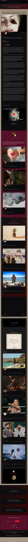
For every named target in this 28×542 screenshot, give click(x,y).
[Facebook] (3, 41)
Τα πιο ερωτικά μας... (14, 490)
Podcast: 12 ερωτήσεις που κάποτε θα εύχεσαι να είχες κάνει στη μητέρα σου (13, 464)
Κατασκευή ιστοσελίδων (13, 535)
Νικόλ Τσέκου (8, 241)
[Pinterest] (6, 41)
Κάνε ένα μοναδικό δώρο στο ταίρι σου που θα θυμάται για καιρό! (14, 501)
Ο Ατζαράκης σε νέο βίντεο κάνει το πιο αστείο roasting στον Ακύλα (13, 441)
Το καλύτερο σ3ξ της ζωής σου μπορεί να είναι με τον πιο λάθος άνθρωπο (14, 395)
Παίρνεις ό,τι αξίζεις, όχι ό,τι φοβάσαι (9, 212)
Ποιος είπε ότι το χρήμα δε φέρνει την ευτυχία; (10, 166)
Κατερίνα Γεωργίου (9, 287)
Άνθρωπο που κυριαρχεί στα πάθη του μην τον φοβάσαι (11, 189)
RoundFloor (20, 535)
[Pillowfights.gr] (4, 0)
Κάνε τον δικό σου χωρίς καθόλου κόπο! (14, 509)
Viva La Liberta (5, 36)
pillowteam (8, 414)
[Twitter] (5, 41)
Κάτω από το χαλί (6, 394)
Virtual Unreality (8, 391)
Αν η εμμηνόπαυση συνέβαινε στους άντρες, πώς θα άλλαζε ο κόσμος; (13, 291)
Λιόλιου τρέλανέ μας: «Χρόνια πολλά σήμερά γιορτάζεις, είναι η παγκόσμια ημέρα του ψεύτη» (14, 418)
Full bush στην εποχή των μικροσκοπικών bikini (10, 245)
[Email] (8, 41)
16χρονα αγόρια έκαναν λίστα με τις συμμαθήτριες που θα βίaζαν (13, 268)
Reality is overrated (6, 440)
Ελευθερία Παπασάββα (10, 32)
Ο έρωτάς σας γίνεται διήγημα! (14, 500)
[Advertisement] (14, 305)
